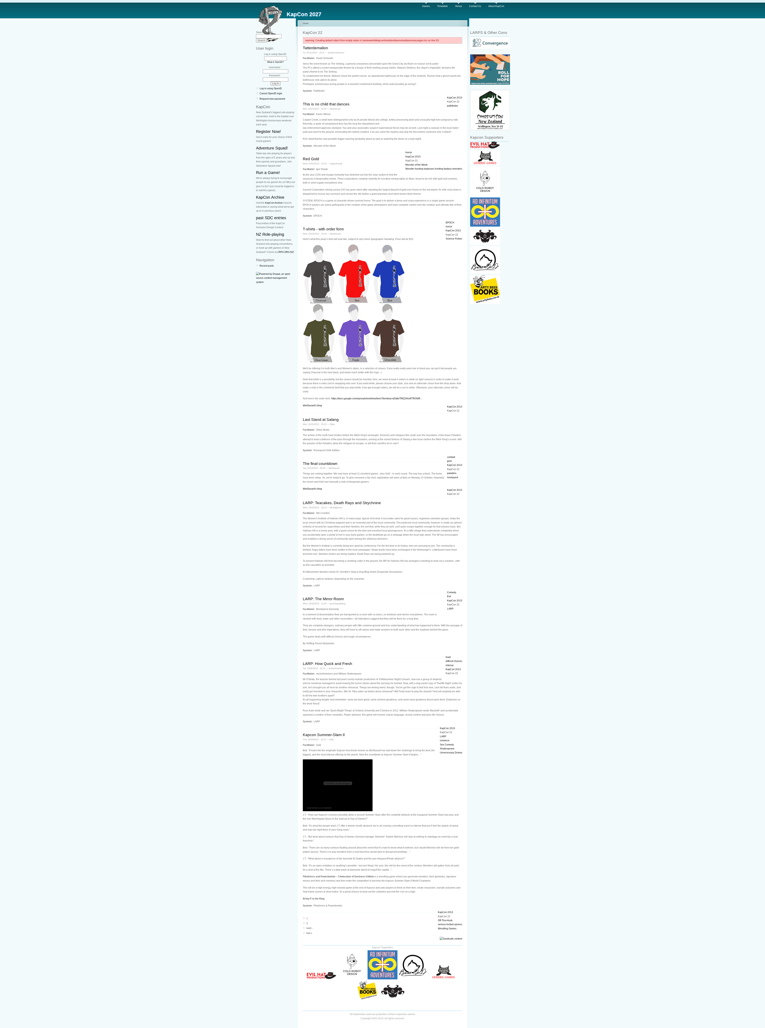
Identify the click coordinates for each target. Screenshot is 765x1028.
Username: (275, 67)
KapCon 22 (453, 101)
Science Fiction (454, 238)
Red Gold (311, 159)
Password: (275, 75)
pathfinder (452, 105)
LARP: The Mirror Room (323, 599)
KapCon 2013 (454, 97)
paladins (451, 473)
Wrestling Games (447, 928)
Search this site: (264, 32)
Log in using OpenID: (275, 54)
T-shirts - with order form (323, 229)
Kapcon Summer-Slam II (324, 735)
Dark (448, 657)
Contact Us (475, 6)
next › (309, 928)
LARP (450, 608)
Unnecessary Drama (451, 752)
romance (444, 740)
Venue (458, 6)
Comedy (451, 592)
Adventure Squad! (272, 148)
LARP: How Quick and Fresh (327, 664)
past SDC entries (271, 218)
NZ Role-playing (270, 234)
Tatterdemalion (315, 48)
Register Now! (268, 131)
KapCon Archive (270, 197)
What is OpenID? (275, 62)
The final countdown (320, 463)
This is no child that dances (326, 104)
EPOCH (450, 222)
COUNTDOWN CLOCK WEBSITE (319, 808)
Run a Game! (268, 172)
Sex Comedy (447, 744)
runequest (452, 477)
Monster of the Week (416, 164)
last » (309, 933)
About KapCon (496, 6)
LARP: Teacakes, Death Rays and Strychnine (342, 503)
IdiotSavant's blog (312, 405)
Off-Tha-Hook (445, 920)
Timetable (442, 6)
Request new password (272, 98)
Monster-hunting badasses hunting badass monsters (433, 168)
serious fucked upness (450, 924)
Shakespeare (447, 748)
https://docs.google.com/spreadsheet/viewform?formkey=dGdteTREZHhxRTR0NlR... (376, 398)
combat (451, 457)
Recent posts (267, 265)
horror (408, 152)
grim (449, 461)
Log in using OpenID (271, 88)
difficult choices (454, 661)
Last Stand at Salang (321, 419)
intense (450, 665)
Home (306, 23)
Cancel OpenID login (271, 93)
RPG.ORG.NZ (286, 252)
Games (426, 6)
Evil (449, 596)
